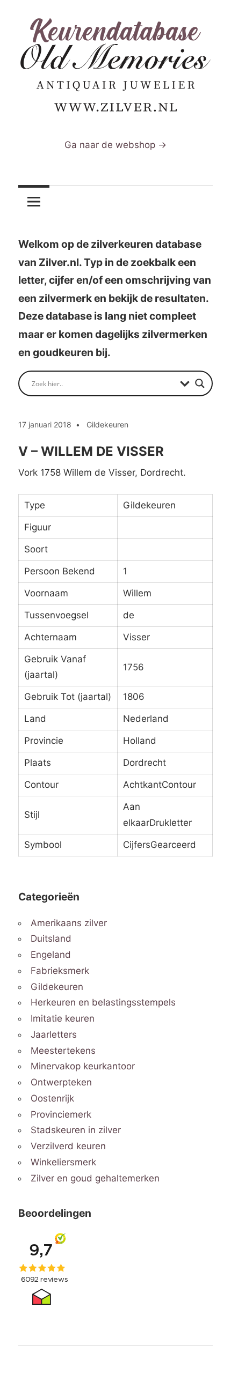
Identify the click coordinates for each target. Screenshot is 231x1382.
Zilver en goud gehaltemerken (95, 1178)
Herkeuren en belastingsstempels (103, 1002)
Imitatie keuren (63, 1018)
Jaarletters (54, 1034)
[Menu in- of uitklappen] (33, 201)
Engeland (51, 954)
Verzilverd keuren (68, 1146)
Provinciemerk (61, 1114)
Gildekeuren (107, 424)
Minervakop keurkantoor (83, 1066)
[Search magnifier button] (199, 383)
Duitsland (51, 938)
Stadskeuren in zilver (76, 1130)
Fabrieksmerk (60, 970)
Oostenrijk (52, 1098)
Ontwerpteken (61, 1082)
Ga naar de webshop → (115, 144)
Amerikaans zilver (69, 923)
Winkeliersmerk (63, 1162)
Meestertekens (63, 1050)
